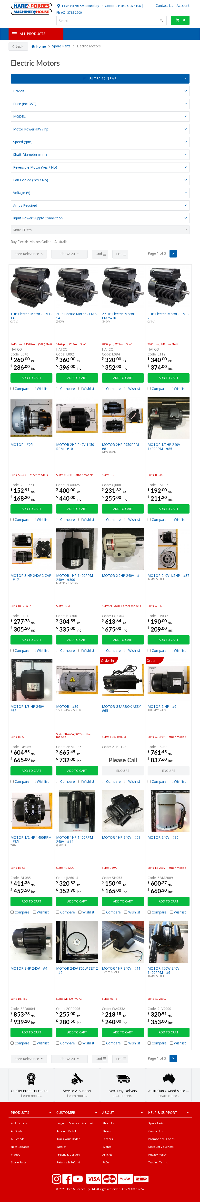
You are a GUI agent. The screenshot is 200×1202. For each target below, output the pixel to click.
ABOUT (108, 1112)
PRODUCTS (20, 1112)
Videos (15, 1154)
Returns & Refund (68, 1162)
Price (24, 103)
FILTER (103, 78)
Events (106, 1146)
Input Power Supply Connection (38, 218)
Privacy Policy (157, 1154)
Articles (107, 1154)
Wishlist (61, 1146)
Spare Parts (61, 46)
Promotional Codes (161, 1139)
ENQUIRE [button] (122, 771)
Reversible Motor (35, 167)
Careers (107, 1139)
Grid (99, 253)
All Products (19, 1123)
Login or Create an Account (75, 1123)
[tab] (100, 91)
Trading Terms (158, 1162)
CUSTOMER (65, 1112)
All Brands (17, 1139)
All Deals (16, 1131)
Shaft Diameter (30, 154)
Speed (22, 142)
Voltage (21, 192)
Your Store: (70, 6)
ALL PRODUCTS (32, 33)
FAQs (105, 1162)
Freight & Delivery (68, 1154)
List (119, 253)
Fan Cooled (30, 180)
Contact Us (155, 1131)
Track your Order (68, 1139)
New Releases (20, 1146)
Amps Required (25, 205)
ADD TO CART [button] (31, 378)
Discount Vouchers (160, 1146)
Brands (18, 91)
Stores (106, 1131)
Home (41, 46)
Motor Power (31, 129)
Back (19, 46)
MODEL (19, 116)
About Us (108, 1123)
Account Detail (66, 1131)
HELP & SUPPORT (162, 1112)
